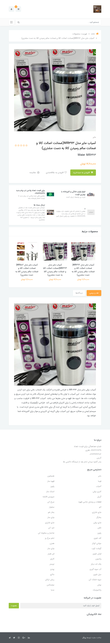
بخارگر (98, 517)
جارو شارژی (96, 512)
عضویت (14, 605)
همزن (52, 543)
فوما (99, 481)
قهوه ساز (50, 481)
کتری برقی (97, 491)
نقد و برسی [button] (94, 293)
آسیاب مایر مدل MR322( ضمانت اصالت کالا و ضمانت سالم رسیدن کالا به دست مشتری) (83, 270)
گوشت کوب (96, 548)
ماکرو (52, 574)
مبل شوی (97, 574)
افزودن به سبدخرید (81, 172)
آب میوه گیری (95, 569)
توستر (52, 564)
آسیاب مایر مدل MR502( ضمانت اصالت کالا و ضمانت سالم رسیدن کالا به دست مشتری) (26, 270)
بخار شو (51, 512)
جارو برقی (97, 522)
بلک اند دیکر (96, 564)
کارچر (52, 558)
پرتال (84, 637)
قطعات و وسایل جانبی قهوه (89, 502)
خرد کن (51, 527)
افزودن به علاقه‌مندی (55, 172)
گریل (99, 496)
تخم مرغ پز (49, 538)
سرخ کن (50, 502)
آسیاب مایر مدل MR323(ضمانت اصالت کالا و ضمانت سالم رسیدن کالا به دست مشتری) (55, 270)
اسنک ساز (50, 491)
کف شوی (97, 538)
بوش (99, 584)
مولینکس (50, 584)
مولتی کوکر (96, 543)
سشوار (51, 507)
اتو (100, 507)
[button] (18, 9)
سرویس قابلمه (48, 496)
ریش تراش (49, 579)
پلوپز (52, 486)
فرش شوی (97, 553)
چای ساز (50, 517)
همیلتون (50, 476)
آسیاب (98, 486)
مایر (99, 476)
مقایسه (33, 172)
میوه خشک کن (95, 579)
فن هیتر (51, 553)
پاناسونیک (97, 590)
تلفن (99, 527)
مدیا (52, 590)
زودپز (52, 569)
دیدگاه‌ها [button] (79, 293)
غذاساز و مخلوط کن (46, 533)
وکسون (98, 558)
